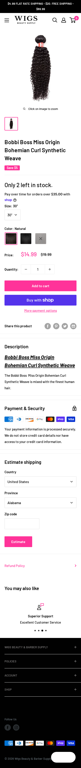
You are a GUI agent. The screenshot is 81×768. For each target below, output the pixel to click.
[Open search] (54, 20)
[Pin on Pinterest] (56, 326)
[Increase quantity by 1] (49, 269)
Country (10, 472)
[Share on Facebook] (48, 326)
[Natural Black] (26, 238)
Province (11, 493)
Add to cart (40, 286)
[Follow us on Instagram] (16, 727)
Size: (11, 206)
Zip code (10, 514)
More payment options (40, 310)
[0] (73, 20)
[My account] (63, 20)
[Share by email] (73, 326)
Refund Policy (14, 566)
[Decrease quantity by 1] (26, 269)
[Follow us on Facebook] (7, 727)
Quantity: (11, 269)
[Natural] (11, 238)
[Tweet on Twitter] (65, 326)
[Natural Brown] (40, 238)
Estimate (18, 541)
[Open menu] (6, 20)
